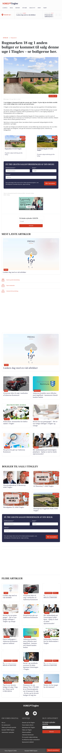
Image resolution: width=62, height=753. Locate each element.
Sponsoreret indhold (28, 742)
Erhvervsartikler (26, 732)
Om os (3, 722)
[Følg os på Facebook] (27, 713)
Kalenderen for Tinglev (28, 727)
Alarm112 (5, 7)
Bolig (11, 7)
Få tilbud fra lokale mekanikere (31, 739)
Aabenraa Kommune (28, 735)
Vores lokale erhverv (28, 725)
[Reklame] (31, 203)
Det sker (24, 7)
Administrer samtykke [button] (8, 732)
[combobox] (6, 177)
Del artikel (51, 96)
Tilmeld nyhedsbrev (53, 750)
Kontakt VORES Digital (8, 730)
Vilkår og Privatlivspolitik (9, 727)
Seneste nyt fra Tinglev (28, 722)
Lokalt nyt (32, 7)
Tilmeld (31, 225)
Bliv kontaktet (50, 183)
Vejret (45, 7)
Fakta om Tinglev (27, 730)
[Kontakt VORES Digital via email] (35, 713)
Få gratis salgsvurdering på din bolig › (13, 153)
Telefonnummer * (10, 168)
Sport (39, 7)
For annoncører (6, 725)
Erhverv (17, 7)
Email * (34, 168)
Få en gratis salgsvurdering (29, 737)
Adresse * (8, 174)
